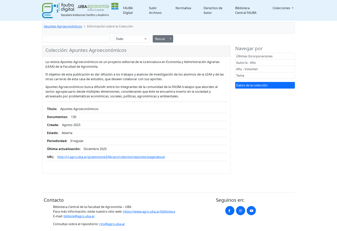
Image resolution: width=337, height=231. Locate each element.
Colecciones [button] (282, 8)
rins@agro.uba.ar (112, 224)
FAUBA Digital (128, 10)
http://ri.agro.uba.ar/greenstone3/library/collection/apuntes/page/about (111, 157)
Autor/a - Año (246, 62)
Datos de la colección (251, 85)
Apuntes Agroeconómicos (63, 26)
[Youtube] (251, 210)
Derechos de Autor (213, 10)
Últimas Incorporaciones (254, 56)
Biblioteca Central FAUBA (245, 10)
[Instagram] (240, 210)
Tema (240, 75)
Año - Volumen (247, 69)
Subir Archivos (155, 10)
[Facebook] (229, 210)
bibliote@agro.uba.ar (79, 216)
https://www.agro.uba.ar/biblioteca (149, 211)
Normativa (183, 8)
